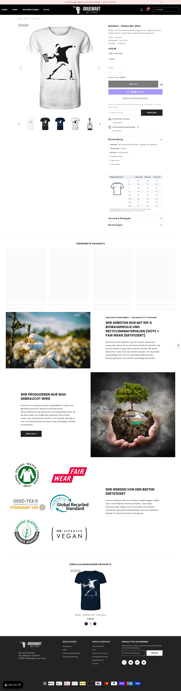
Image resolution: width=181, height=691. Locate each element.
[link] (25, 304)
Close (161, 2)
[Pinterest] (137, 662)
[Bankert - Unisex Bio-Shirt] (90, 591)
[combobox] (167, 10)
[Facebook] (124, 662)
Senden (154, 653)
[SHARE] (160, 85)
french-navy (86, 624)
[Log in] (141, 9)
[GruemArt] (133, 414)
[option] (59, 68)
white (90, 624)
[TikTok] (143, 662)
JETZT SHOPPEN (109, 2)
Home (19, 19)
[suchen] (154, 10)
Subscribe (151, 113)
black (95, 624)
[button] (20, 68)
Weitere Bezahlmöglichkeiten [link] (135, 98)
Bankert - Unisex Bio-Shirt (90, 615)
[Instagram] (130, 662)
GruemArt (118, 37)
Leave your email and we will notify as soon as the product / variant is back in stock (134, 105)
